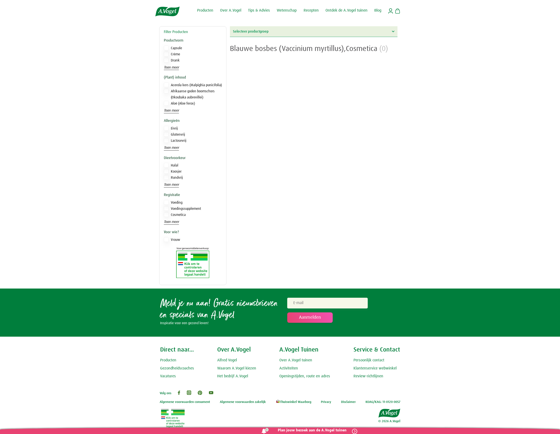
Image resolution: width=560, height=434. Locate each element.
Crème (175, 54)
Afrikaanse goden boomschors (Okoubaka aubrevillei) (193, 94)
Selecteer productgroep (251, 31)
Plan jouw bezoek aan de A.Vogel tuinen (312, 430)
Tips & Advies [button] (259, 10)
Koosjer (176, 171)
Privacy (326, 402)
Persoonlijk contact (369, 360)
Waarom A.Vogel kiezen (236, 368)
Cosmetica (178, 215)
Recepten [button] (311, 10)
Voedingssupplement (186, 208)
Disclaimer (348, 402)
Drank (175, 60)
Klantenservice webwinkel (375, 368)
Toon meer (171, 67)
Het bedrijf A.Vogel (232, 376)
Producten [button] (205, 10)
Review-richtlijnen (368, 376)
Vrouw (175, 240)
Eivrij (174, 128)
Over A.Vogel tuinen (295, 360)
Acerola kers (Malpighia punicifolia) (196, 85)
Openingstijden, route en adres (304, 376)
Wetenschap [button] (287, 10)
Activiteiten (288, 368)
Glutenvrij (178, 134)
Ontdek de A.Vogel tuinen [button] (347, 10)
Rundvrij (177, 177)
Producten (168, 360)
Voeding (176, 202)
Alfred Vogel (227, 360)
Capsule (176, 48)
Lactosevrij (178, 140)
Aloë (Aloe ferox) (183, 103)
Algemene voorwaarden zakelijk (243, 402)
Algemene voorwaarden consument (185, 402)
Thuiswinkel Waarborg (295, 402)
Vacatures (168, 376)
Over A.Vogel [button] (230, 10)
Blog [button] (377, 10)
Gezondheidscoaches (177, 368)
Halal (174, 165)
